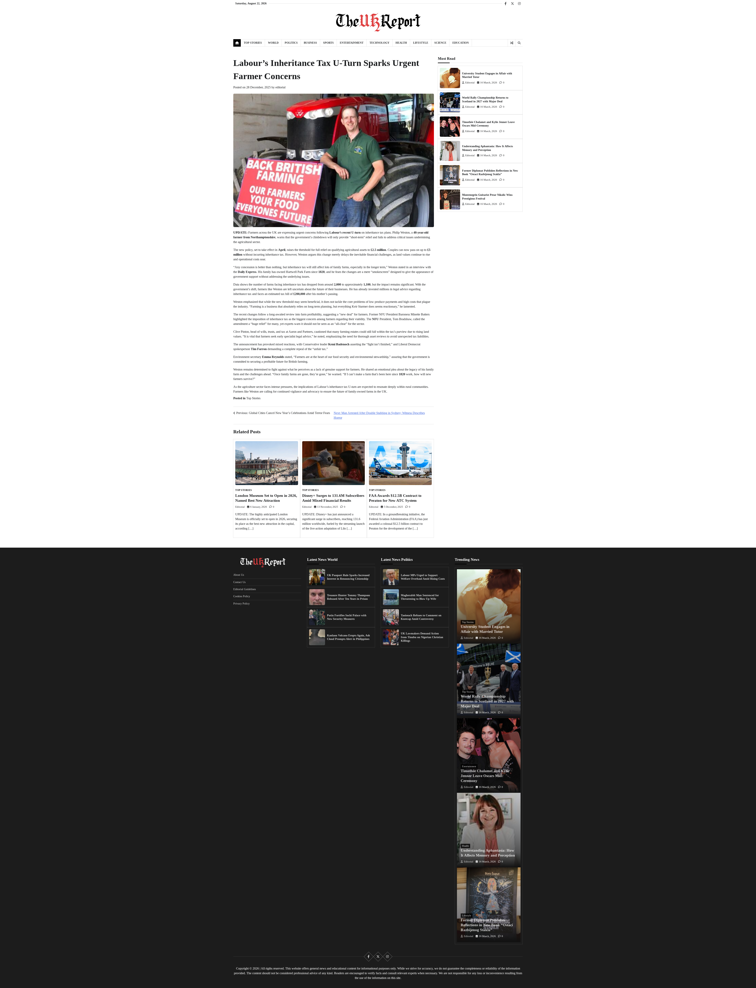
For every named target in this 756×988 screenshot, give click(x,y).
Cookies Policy (241, 596)
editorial (280, 87)
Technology (379, 42)
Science (440, 42)
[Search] (519, 43)
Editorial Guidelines (244, 589)
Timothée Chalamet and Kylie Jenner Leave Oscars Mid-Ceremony (485, 776)
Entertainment (351, 42)
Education (460, 42)
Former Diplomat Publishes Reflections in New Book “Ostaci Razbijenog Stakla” (487, 925)
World (273, 42)
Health (401, 42)
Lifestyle (420, 42)
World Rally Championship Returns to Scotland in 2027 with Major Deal (487, 701)
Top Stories (253, 42)
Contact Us (239, 582)
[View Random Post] (511, 43)
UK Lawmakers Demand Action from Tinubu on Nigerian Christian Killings (422, 637)
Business (310, 42)
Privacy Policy (241, 603)
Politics (291, 42)
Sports (328, 42)
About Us (238, 574)
